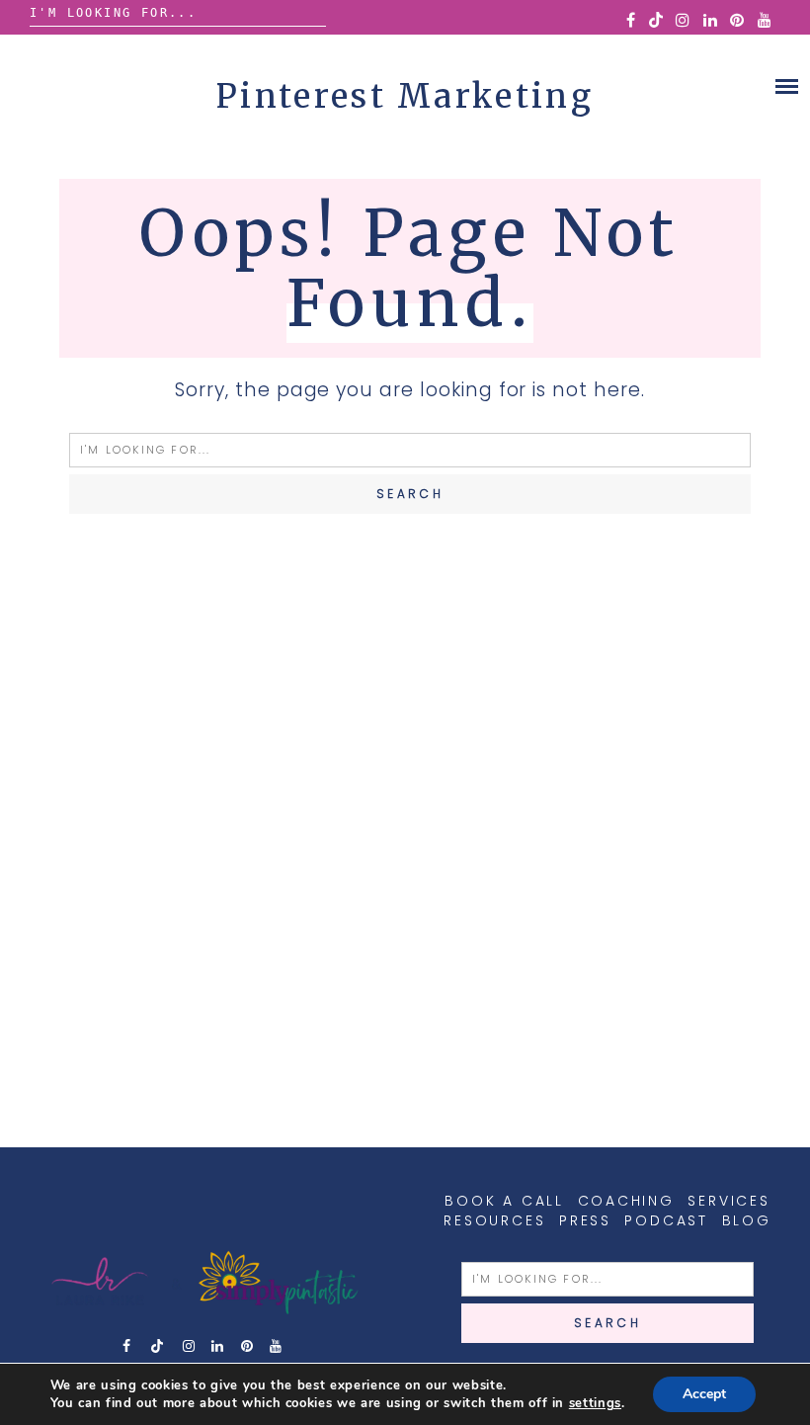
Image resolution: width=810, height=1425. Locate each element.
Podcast (666, 1220)
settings (595, 1403)
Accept (704, 1393)
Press (585, 1220)
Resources (494, 1220)
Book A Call (504, 1201)
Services (729, 1201)
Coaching (626, 1201)
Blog (746, 1220)
